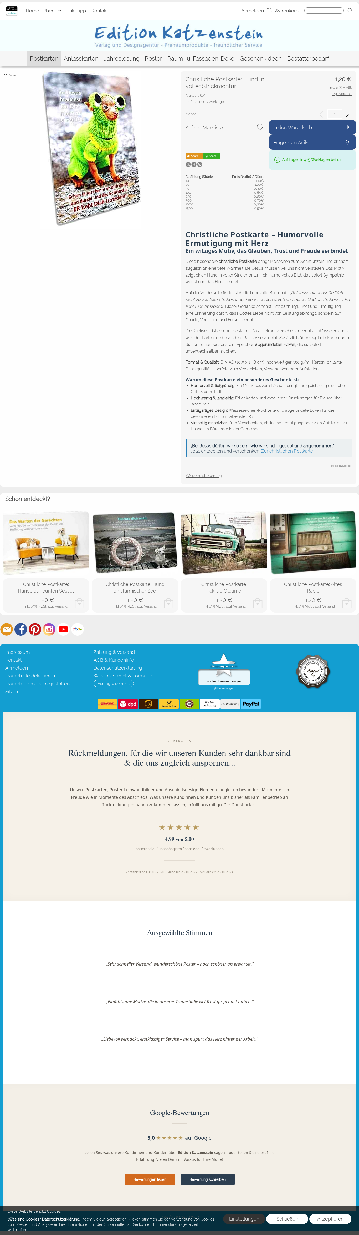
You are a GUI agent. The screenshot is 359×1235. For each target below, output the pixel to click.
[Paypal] (251, 704)
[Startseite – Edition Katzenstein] (11, 8)
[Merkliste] (269, 11)
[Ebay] (77, 629)
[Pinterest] (35, 629)
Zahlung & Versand (114, 652)
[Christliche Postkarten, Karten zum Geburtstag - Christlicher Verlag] (179, 22)
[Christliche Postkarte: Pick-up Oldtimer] (224, 543)
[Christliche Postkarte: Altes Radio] (313, 543)
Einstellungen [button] (244, 1219)
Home (32, 11)
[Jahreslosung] (121, 58)
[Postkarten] (44, 58)
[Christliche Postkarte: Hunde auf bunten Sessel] (46, 543)
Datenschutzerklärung (118, 668)
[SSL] (189, 704)
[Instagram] (49, 629)
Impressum (17, 652)
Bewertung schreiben (207, 1179)
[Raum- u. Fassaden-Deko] (201, 58)
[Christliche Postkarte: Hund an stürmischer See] (135, 543)
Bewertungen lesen (150, 1179)
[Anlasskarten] (81, 58)
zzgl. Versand (58, 606)
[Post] (169, 704)
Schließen (287, 1219)
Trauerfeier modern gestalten (37, 683)
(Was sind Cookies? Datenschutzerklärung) (44, 1219)
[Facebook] (20, 629)
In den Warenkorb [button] (292, 127)
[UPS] (148, 704)
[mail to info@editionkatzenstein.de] (6, 629)
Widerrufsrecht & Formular (123, 676)
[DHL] (107, 704)
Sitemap (14, 691)
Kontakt (99, 11)
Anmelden (252, 11)
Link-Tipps (77, 11)
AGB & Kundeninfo (114, 660)
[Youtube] (63, 629)
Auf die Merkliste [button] (204, 127)
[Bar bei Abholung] (210, 704)
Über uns (52, 11)
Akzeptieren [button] (330, 1219)
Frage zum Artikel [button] (292, 142)
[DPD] (128, 704)
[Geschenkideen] (260, 58)
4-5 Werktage (205, 102)
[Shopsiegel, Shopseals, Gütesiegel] (224, 654)
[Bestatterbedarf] (308, 58)
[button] (350, 11)
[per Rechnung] (230, 704)
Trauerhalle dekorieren (30, 676)
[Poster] (153, 58)
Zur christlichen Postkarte (287, 451)
